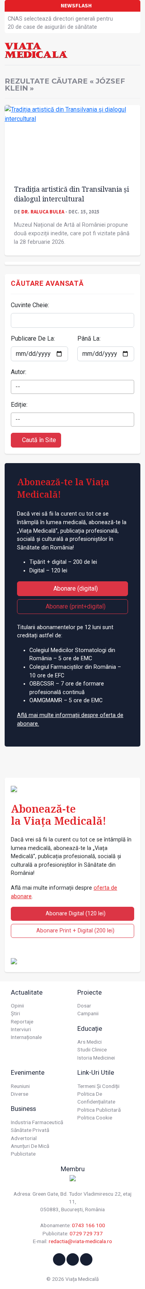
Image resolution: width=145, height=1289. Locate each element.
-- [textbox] (17, 386)
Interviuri (21, 1029)
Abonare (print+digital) (75, 606)
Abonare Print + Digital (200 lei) (74, 930)
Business (23, 1108)
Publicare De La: (33, 338)
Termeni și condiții (98, 1086)
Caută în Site (38, 440)
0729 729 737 (86, 1233)
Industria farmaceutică (37, 1122)
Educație (89, 1028)
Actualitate (27, 992)
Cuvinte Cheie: (30, 305)
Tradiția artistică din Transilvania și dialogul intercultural (71, 193)
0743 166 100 (88, 1225)
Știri (15, 1013)
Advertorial (24, 1138)
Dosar (84, 1005)
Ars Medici (89, 1042)
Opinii (17, 1005)
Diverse (19, 1094)
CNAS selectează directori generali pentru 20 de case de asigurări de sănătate (60, 23)
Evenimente (27, 1072)
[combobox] (72, 387)
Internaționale (26, 1037)
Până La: (89, 338)
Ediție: (19, 404)
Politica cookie (94, 1117)
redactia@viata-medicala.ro (80, 1241)
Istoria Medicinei (96, 1058)
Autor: (18, 372)
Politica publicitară (99, 1110)
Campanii (88, 1013)
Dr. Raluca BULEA (42, 211)
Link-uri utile (95, 1072)
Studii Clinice (92, 1049)
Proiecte (89, 992)
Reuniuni (20, 1086)
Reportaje (22, 1021)
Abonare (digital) (75, 588)
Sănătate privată (30, 1130)
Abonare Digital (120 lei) (75, 913)
